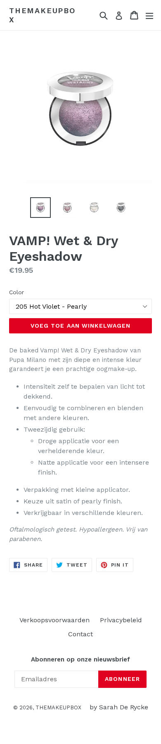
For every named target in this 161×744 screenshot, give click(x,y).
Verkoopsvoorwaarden (54, 620)
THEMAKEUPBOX (42, 15)
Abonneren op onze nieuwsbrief (80, 659)
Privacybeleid (121, 620)
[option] (40, 207)
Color (16, 292)
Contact (80, 634)
